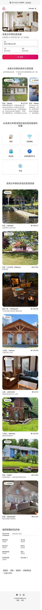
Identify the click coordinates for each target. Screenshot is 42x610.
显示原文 (28, 2)
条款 (22, 600)
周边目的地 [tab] (5, 534)
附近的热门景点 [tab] (17, 534)
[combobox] (20, 44)
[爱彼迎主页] (3, 8)
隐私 (18, 600)
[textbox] (11, 51)
